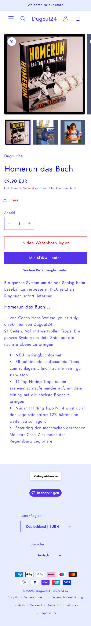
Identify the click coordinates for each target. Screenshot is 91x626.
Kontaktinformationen (62, 605)
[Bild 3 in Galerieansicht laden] (73, 132)
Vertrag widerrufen (46, 476)
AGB (21, 605)
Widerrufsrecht (35, 597)
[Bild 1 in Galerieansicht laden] (18, 132)
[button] (11, 19)
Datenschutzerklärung (67, 597)
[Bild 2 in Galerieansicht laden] (45, 132)
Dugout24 (43, 591)
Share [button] (13, 200)
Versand (28, 188)
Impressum (48, 613)
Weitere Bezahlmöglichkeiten (45, 270)
